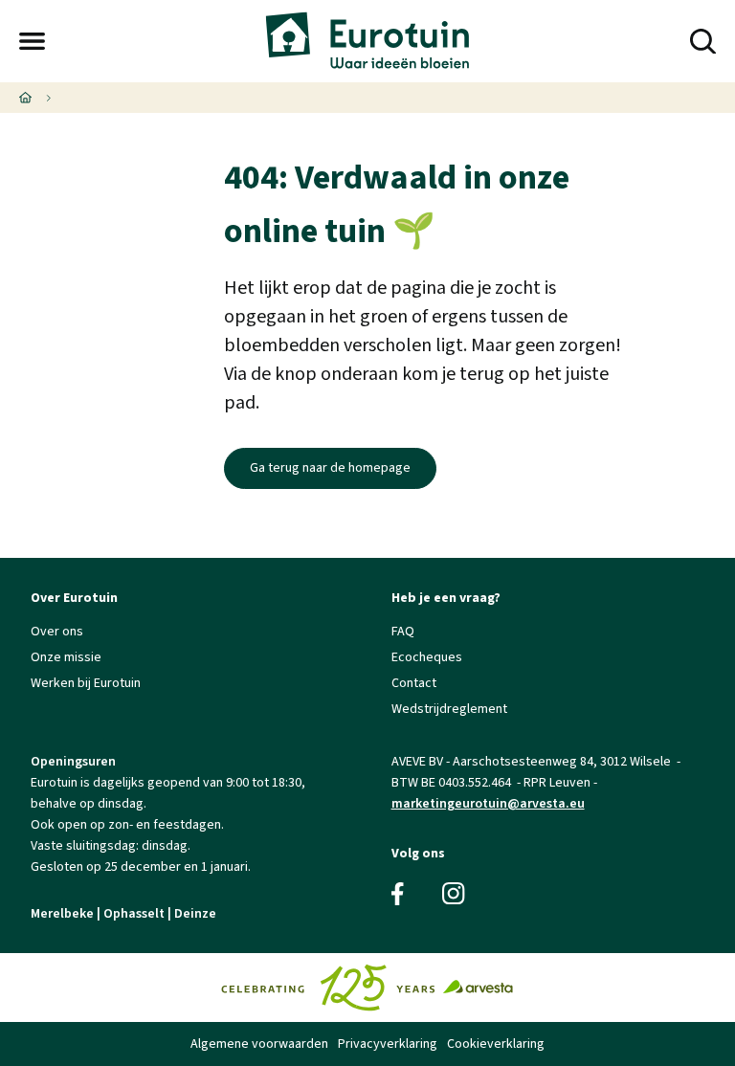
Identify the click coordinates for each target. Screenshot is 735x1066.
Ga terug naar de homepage (330, 467)
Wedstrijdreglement (449, 709)
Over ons (57, 631)
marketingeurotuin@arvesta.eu (488, 803)
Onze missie (66, 657)
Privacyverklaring (387, 1044)
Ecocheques (426, 657)
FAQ (402, 631)
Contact (413, 683)
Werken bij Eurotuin (86, 683)
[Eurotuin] (367, 41)
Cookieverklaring (496, 1044)
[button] (32, 41)
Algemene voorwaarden (259, 1044)
